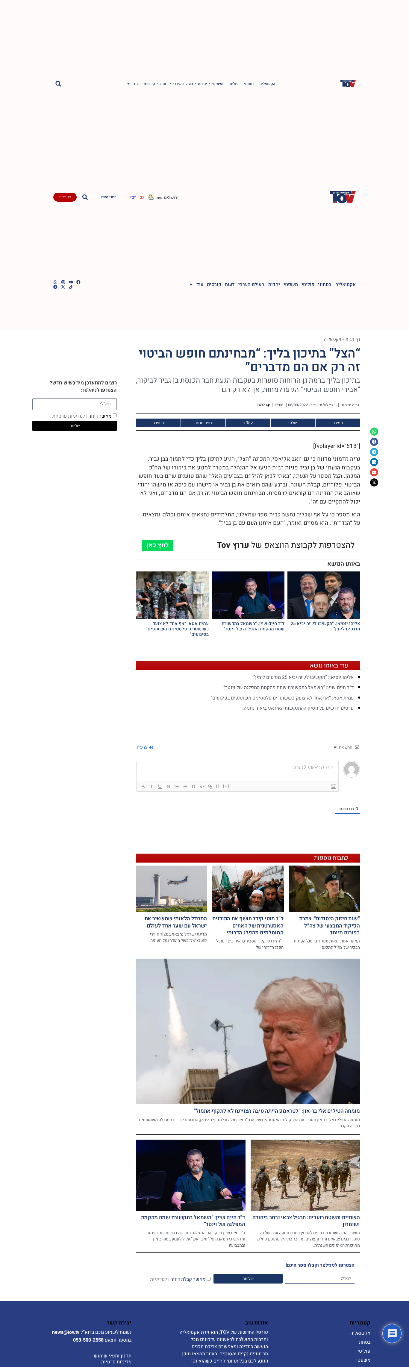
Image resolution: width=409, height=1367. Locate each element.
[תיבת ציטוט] (193, 786)
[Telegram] (55, 287)
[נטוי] (151, 786)
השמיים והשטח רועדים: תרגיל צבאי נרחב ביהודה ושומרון (306, 1221)
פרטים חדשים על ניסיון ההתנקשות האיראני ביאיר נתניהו (298, 708)
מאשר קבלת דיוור (177, 1279)
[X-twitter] (63, 287)
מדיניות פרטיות (116, 1362)
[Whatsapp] (55, 282)
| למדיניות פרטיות (69, 415)
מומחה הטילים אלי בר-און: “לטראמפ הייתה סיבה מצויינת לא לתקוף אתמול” (277, 1111)
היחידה (158, 422)
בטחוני (249, 83)
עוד (136, 83)
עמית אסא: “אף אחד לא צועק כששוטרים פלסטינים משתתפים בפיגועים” (178, 629)
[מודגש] (143, 786)
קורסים (149, 83)
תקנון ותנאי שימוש (112, 1356)
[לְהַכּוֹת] (168, 786)
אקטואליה (267, 83)
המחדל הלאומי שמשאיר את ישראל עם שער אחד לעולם (176, 922)
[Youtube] (71, 282)
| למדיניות (159, 1279)
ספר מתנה (203, 422)
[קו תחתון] (160, 786)
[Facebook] (78, 282)
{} (218, 786)
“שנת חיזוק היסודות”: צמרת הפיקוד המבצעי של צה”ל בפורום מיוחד (329, 926)
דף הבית (353, 339)
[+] (226, 786)
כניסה (142, 747)
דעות (164, 83)
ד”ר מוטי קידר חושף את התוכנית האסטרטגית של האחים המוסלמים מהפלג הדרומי (247, 926)
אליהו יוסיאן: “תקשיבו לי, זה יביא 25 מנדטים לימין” (325, 626)
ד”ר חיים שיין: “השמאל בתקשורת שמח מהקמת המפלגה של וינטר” (253, 626)
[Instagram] (63, 282)
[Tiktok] (71, 287)
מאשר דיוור (81, 415)
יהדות (202, 83)
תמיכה (337, 422)
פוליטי (233, 83)
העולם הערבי (183, 83)
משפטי (217, 83)
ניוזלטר (293, 422)
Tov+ (248, 422)
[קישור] (210, 786)
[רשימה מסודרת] (176, 786)
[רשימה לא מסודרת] (185, 786)
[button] (58, 84)
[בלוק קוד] (202, 786)
